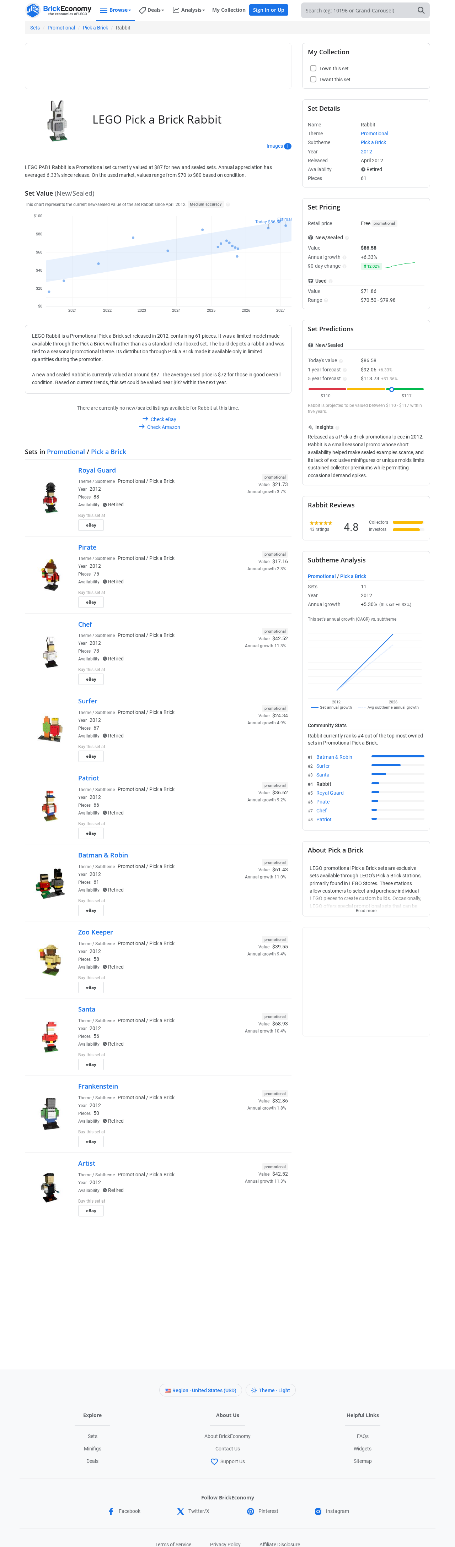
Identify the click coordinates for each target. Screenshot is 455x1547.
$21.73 (280, 484)
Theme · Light (274, 1390)
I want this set (244, 527)
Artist (86, 1163)
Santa (86, 1009)
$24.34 (280, 715)
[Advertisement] (158, 63)
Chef (85, 624)
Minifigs (92, 1448)
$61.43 (280, 869)
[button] (227, 204)
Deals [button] (154, 9)
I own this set (243, 516)
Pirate (87, 547)
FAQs (363, 1436)
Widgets (362, 1448)
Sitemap (363, 1461)
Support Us (232, 1461)
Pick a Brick (95, 28)
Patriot (88, 778)
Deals (92, 1461)
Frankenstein (98, 1086)
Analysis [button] (191, 9)
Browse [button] (118, 9)
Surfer (87, 701)
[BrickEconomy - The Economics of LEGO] (58, 10)
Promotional (61, 28)
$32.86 (280, 1101)
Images (275, 146)
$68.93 (280, 1023)
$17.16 (280, 561)
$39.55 (280, 946)
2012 (95, 489)
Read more (366, 908)
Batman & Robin (103, 855)
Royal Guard (97, 470)
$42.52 (280, 638)
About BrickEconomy (227, 1436)
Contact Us (227, 1448)
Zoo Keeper (95, 932)
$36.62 (280, 792)
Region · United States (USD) (204, 1390)
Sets (35, 28)
